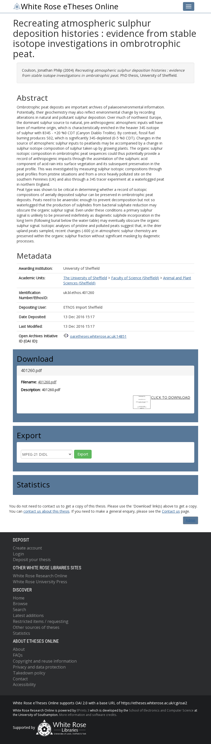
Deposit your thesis (32, 559)
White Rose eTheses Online (69, 6)
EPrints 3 (83, 710)
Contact (20, 679)
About (19, 649)
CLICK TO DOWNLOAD (170, 397)
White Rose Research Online (40, 576)
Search (19, 609)
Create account (27, 548)
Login (18, 554)
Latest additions (28, 615)
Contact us (171, 511)
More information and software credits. (88, 715)
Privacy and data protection (39, 667)
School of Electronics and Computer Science (161, 710)
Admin (190, 520)
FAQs (18, 655)
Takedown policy (29, 673)
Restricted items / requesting (40, 621)
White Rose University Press (40, 582)
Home (18, 598)
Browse (20, 603)
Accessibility (24, 684)
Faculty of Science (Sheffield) (135, 277)
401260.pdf (47, 381)
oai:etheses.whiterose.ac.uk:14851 (98, 336)
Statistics (21, 633)
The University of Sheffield (85, 277)
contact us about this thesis (46, 511)
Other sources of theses (36, 627)
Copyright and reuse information (45, 661)
